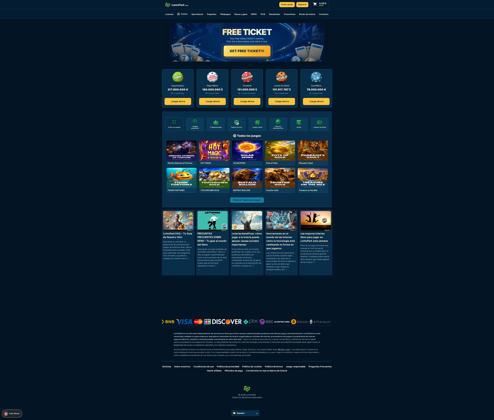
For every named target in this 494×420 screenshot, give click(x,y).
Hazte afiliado (214, 370)
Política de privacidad (228, 366)
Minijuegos (225, 14)
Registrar (302, 4)
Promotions (289, 14)
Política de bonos (274, 366)
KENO (254, 14)
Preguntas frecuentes (320, 366)
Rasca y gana (241, 14)
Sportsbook (197, 14)
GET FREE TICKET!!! (247, 51)
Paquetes (211, 14)
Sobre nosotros (182, 366)
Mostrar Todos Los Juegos (247, 200)
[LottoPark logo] (176, 4)
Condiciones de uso (203, 366)
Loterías (169, 14)
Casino (184, 14)
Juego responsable (296, 366)
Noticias (166, 366)
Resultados (274, 14)
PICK (263, 14)
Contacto (323, 14)
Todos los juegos (249, 136)
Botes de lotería (307, 14)
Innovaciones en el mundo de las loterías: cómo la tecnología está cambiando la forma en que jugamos (280, 241)
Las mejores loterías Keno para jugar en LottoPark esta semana (314, 237)
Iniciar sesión (287, 4)
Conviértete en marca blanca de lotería (266, 370)
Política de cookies (252, 366)
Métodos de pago (234, 370)
